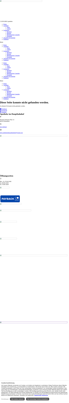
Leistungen (6, 30)
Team (8, 27)
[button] (6, 21)
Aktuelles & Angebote (9, 38)
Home (5, 24)
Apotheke (6, 25)
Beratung (9, 31)
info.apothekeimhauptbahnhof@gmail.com (11, 132)
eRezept (9, 33)
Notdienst (5, 39)
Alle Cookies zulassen (17, 399)
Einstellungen (5, 399)
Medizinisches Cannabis (13, 35)
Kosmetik (9, 36)
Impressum (45, 395)
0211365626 (3, 127)
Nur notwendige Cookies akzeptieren (37, 399)
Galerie (9, 28)
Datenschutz (37, 395)
